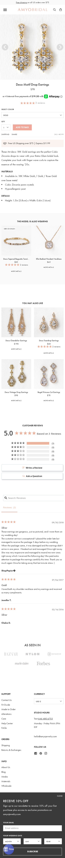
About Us (5, 767)
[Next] (60, 47)
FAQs (4, 727)
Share (14, 134)
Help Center (7, 723)
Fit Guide (5, 704)
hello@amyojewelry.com (45, 736)
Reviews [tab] (7, 507)
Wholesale (6, 785)
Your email (8, 823)
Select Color (7, 109)
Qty (3, 121)
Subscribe (32, 851)
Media (4, 776)
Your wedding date (12, 836)
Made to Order (8, 709)
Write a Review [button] (34, 467)
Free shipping (21, 2)
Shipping (5, 134)
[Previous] (5, 47)
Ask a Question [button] (34, 476)
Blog (3, 771)
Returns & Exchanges (11, 750)
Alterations (6, 714)
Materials (5, 781)
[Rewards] (8, 849)
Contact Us (6, 700)
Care (3, 718)
